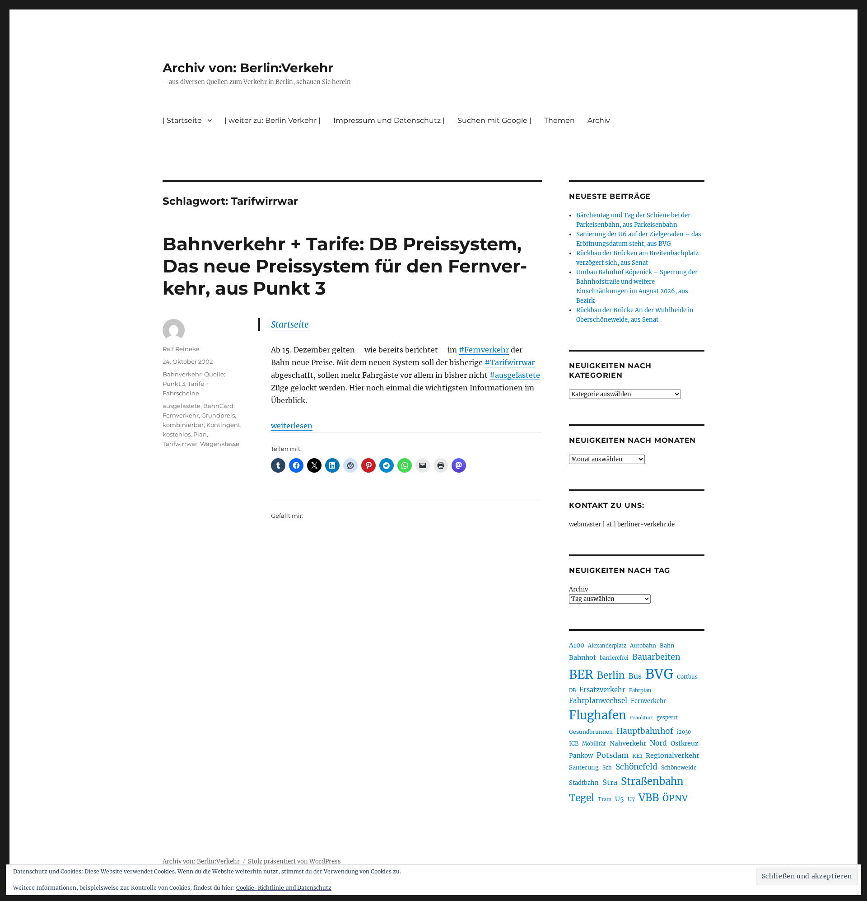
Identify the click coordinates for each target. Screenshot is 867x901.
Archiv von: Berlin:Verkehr (248, 67)
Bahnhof (582, 657)
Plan (200, 434)
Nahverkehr (628, 743)
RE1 (637, 755)
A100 (576, 645)
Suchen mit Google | (494, 120)
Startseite (290, 324)
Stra (609, 782)
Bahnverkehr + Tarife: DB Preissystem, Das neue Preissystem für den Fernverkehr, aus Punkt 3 (345, 266)
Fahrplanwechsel (598, 700)
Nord (658, 743)
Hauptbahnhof (644, 731)
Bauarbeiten (656, 657)
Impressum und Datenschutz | (389, 120)
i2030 (684, 732)
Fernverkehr (181, 415)
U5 (619, 799)
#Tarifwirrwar (510, 362)
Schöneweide (679, 767)
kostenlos (177, 434)
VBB (649, 797)
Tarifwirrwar (180, 443)
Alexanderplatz (607, 646)
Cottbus (687, 676)
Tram (604, 799)
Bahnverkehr (182, 374)
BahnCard (218, 405)
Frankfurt (641, 718)
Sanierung (584, 767)
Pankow (581, 756)
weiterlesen (291, 425)
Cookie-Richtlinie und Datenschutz (283, 887)
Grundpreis (218, 415)
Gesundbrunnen (591, 731)
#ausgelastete (514, 375)
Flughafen (597, 715)
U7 (631, 799)
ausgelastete (181, 405)
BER (581, 674)
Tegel (581, 798)
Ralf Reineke (181, 348)
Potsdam (613, 755)
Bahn (667, 645)
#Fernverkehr (484, 349)
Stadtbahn (584, 783)
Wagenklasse (219, 443)
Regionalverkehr (672, 755)
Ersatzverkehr (602, 690)
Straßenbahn (652, 781)
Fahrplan (640, 690)
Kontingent (223, 424)
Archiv (578, 589)
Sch (607, 767)
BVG (659, 674)
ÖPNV (675, 798)
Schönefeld (636, 767)
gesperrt (667, 717)
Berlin (611, 675)
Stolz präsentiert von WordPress (294, 861)
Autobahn (643, 645)
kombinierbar (183, 424)
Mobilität (594, 744)
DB (572, 690)
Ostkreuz (685, 743)
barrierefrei (614, 658)
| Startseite (182, 120)
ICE (573, 743)
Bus (635, 676)
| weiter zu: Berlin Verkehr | (272, 120)
